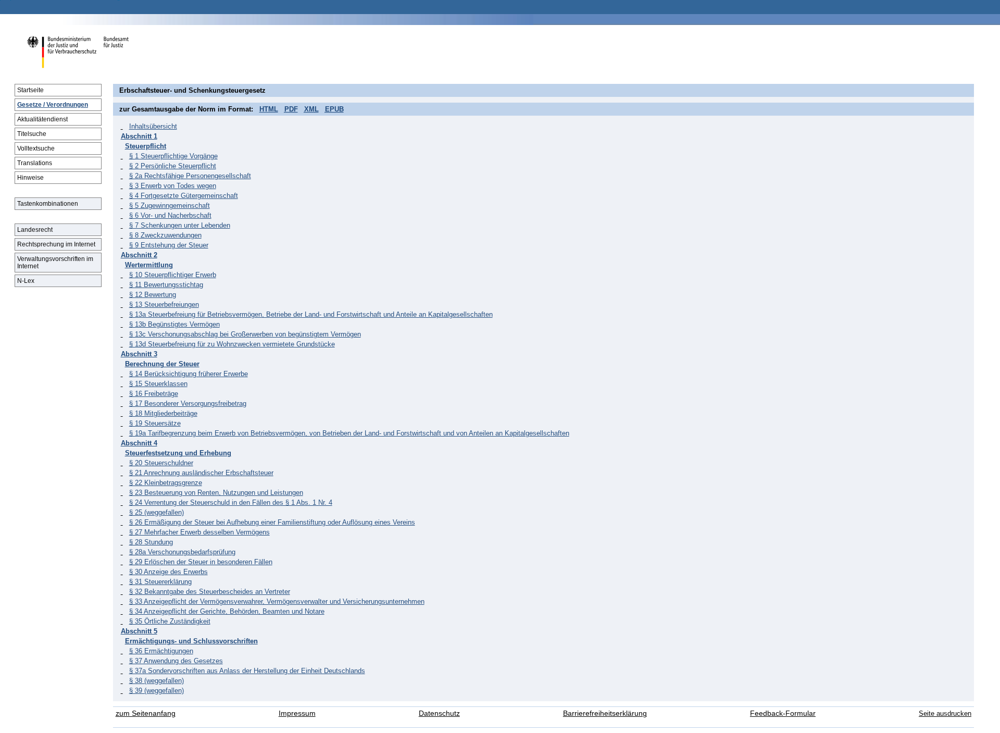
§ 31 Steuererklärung (160, 582)
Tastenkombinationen (47, 203)
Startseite (30, 90)
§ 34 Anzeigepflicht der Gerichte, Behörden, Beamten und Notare (226, 611)
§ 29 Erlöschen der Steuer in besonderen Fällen (200, 562)
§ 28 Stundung (151, 542)
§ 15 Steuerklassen (158, 384)
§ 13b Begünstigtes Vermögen (174, 324)
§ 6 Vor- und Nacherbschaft (170, 215)
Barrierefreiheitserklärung (605, 713)
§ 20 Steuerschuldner (161, 463)
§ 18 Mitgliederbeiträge (163, 413)
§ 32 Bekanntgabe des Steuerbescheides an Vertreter (209, 591)
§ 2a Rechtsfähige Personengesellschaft (190, 176)
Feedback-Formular (783, 713)
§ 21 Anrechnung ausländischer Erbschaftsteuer (201, 473)
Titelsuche (31, 134)
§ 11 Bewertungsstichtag (166, 285)
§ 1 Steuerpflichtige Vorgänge (173, 156)
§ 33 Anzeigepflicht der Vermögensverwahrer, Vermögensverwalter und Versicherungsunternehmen (276, 601)
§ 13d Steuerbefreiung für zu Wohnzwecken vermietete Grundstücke (232, 344)
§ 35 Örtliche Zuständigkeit (169, 621)
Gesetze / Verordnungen (52, 104)
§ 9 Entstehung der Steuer (168, 245)
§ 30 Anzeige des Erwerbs (168, 572)
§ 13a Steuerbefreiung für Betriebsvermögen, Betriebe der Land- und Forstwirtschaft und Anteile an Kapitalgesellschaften (311, 314)
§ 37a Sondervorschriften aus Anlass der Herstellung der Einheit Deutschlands (247, 671)
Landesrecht (35, 229)
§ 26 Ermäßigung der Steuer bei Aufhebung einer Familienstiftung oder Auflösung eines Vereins (272, 522)
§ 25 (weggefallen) (156, 512)
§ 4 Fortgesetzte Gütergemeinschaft (183, 196)
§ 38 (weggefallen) (156, 681)
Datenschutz (439, 713)
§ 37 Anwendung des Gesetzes (176, 661)
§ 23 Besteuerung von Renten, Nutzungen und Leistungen (216, 492)
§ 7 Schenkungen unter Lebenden (179, 225)
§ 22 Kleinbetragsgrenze (165, 483)
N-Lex (25, 280)
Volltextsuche (36, 148)
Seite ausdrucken (945, 713)
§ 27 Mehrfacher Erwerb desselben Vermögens (199, 532)
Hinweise (30, 177)
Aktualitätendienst (42, 119)
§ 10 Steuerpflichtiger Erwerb (172, 275)
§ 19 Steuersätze (155, 423)
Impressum (297, 713)
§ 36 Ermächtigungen (161, 651)
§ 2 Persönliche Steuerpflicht (172, 166)
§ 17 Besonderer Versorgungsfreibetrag (187, 403)
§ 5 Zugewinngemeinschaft (169, 205)
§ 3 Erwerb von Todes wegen (172, 186)
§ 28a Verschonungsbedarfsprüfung (182, 552)
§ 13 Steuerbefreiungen (164, 304)
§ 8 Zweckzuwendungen (165, 235)
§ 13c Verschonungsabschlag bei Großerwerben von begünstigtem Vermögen (245, 334)
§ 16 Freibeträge (153, 393)
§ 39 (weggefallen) (156, 690)
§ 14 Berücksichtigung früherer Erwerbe (188, 374)
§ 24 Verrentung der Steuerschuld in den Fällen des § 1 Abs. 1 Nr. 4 (230, 502)
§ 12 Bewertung (152, 295)
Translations (34, 163)
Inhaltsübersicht (153, 126)
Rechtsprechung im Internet (56, 244)
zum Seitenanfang (146, 713)
